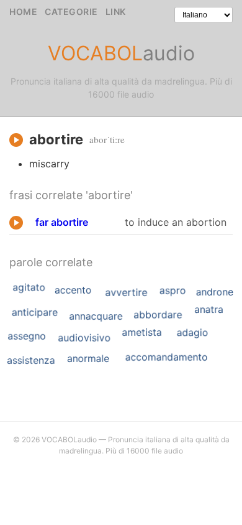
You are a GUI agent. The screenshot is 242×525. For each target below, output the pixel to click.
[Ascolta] (16, 140)
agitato (28, 287)
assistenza (31, 360)
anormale (88, 358)
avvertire (126, 292)
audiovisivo (84, 338)
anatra (208, 309)
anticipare (35, 312)
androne (214, 291)
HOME (23, 11)
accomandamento (166, 357)
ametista (141, 332)
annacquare (95, 316)
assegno (26, 336)
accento (73, 290)
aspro (172, 290)
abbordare (157, 315)
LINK (115, 11)
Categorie (71, 11)
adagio (192, 333)
